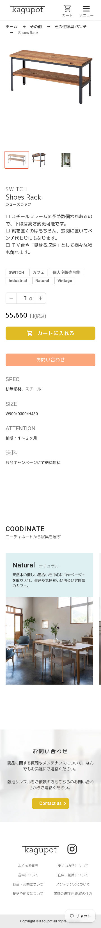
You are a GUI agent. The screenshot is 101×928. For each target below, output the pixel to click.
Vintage (65, 280)
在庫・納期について (73, 875)
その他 (36, 26)
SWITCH (16, 272)
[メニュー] (86, 8)
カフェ (38, 272)
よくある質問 (28, 865)
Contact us (50, 803)
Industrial (18, 280)
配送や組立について (28, 893)
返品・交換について (28, 884)
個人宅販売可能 (66, 272)
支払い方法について (73, 865)
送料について (28, 874)
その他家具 (64, 26)
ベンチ (81, 26)
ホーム (11, 26)
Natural (42, 280)
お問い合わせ (50, 360)
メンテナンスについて (73, 884)
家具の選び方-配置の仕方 (73, 893)
